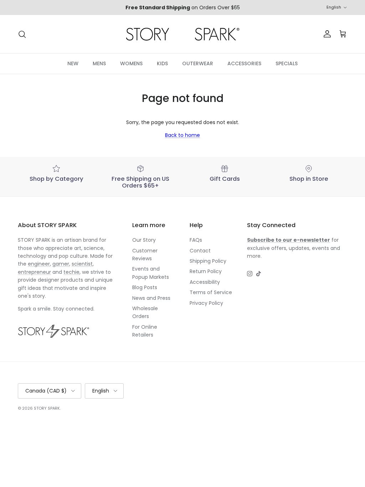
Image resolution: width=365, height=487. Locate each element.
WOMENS (131, 63)
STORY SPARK (47, 408)
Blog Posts (144, 287)
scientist (82, 263)
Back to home (182, 135)
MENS (99, 63)
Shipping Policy (208, 261)
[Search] (22, 34)
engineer (39, 263)
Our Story (144, 240)
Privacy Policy (206, 303)
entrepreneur (34, 272)
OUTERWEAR (197, 63)
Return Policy (206, 271)
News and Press (151, 298)
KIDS (162, 63)
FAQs (196, 240)
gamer (60, 263)
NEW (72, 63)
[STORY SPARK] (182, 34)
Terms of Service (211, 292)
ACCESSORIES (244, 63)
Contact (200, 250)
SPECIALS (287, 63)
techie (71, 272)
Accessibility (205, 282)
